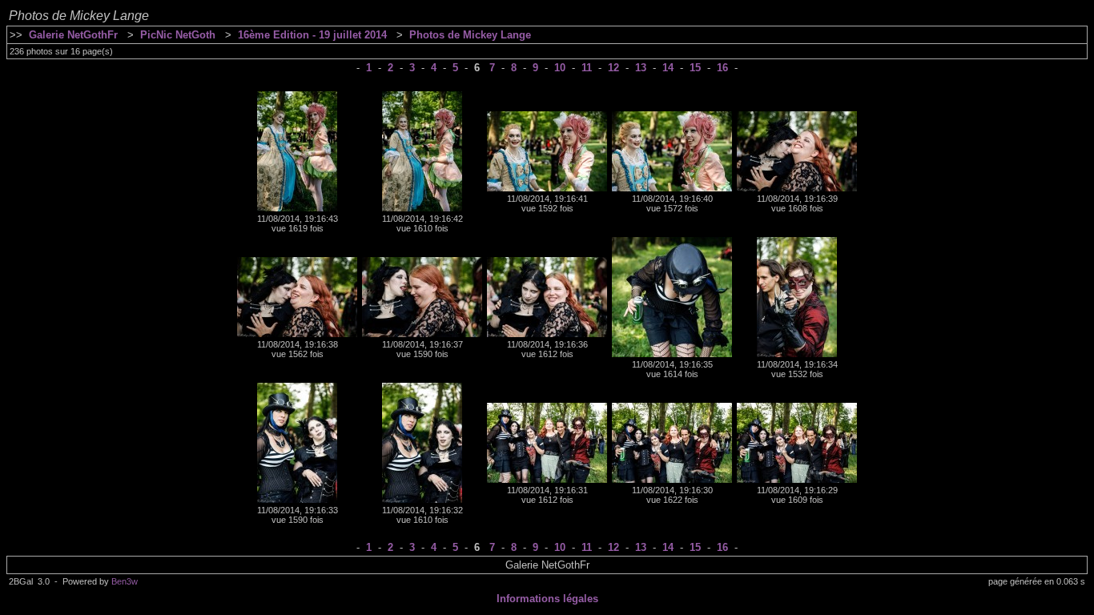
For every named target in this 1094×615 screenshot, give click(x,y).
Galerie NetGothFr (73, 35)
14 (668, 68)
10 (559, 68)
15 (695, 68)
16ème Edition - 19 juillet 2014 (312, 35)
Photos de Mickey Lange (470, 35)
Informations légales (547, 599)
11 (586, 68)
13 (640, 68)
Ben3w (124, 581)
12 (613, 68)
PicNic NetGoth (177, 35)
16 (722, 68)
